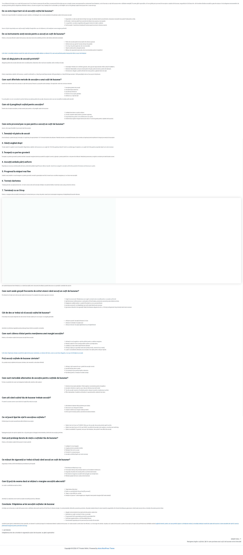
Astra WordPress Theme (106, 548)
